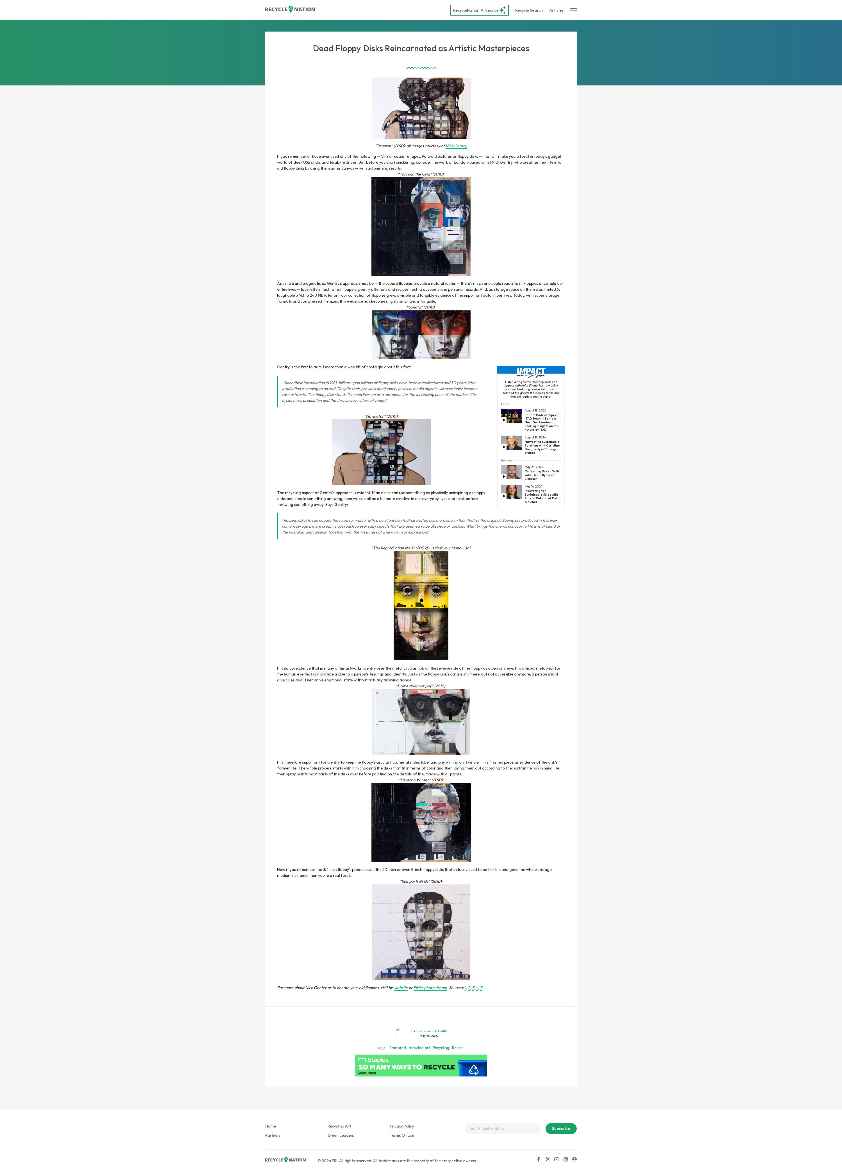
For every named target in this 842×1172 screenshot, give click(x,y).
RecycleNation (466, 10)
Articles (556, 10)
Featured (397, 1047)
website (401, 987)
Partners (272, 1135)
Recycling (441, 1047)
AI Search (475, 10)
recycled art (419, 1047)
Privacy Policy (402, 1126)
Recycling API (339, 1126)
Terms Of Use (402, 1135)
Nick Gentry (456, 145)
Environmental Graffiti (431, 1031)
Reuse (457, 1047)
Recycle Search (529, 10)
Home (270, 1126)
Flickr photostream (430, 987)
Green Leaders (341, 1135)
